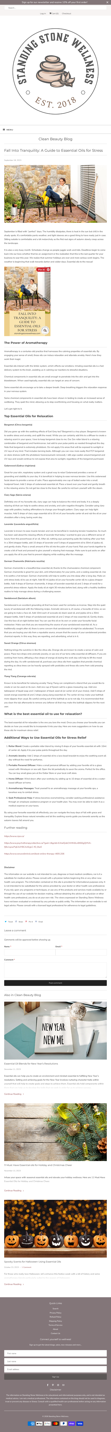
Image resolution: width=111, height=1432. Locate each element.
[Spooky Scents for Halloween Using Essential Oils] (55, 1229)
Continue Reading (13, 1094)
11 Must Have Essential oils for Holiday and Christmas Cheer (38, 1165)
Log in (43, 13)
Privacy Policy (55, 1313)
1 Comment (26, 1267)
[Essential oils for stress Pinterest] (27, 335)
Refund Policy (55, 1317)
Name (7, 946)
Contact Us (55, 1333)
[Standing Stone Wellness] (55, 71)
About (55, 1329)
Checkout (66, 13)
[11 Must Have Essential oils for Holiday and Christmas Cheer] (55, 1132)
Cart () (55, 13)
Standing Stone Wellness (58, 1416)
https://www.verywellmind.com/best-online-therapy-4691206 (34, 853)
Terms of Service (55, 1325)
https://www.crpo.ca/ (14, 836)
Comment (9, 959)
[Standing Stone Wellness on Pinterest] (53, 1385)
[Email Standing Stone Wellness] (63, 1385)
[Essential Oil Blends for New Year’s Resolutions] (55, 1030)
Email (59, 946)
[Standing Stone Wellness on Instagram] (58, 1385)
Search (55, 1308)
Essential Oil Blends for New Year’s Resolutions (31, 1063)
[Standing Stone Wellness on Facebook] (48, 1385)
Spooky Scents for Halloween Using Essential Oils (32, 1261)
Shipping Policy (55, 1321)
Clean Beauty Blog (55, 139)
